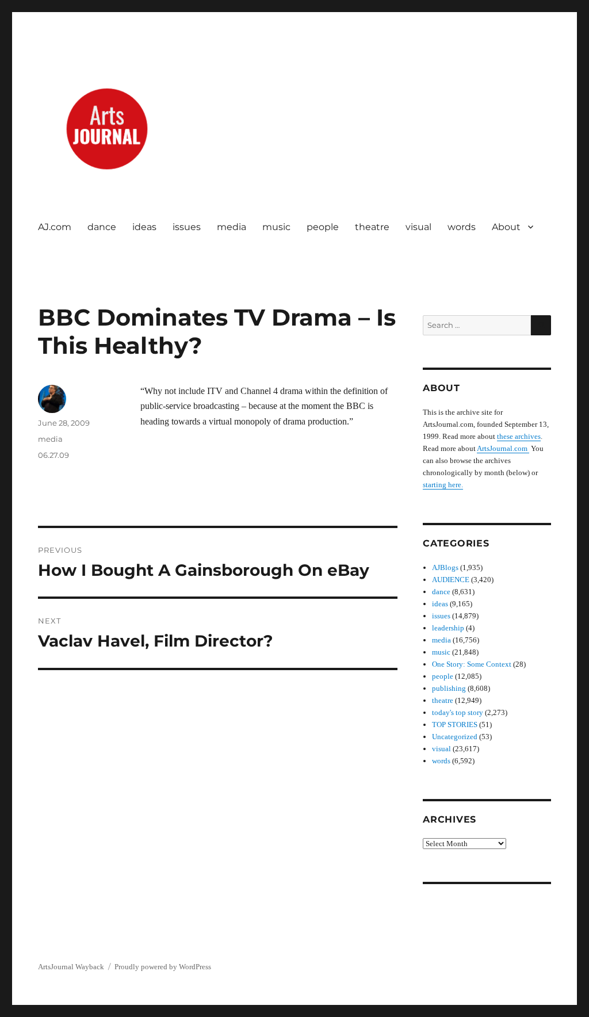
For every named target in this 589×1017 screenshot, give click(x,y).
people (323, 226)
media (231, 226)
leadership (448, 628)
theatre (372, 226)
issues (187, 226)
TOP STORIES (454, 724)
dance (101, 226)
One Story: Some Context (471, 664)
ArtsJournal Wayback (71, 966)
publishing (449, 688)
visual (418, 226)
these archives (519, 436)
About (506, 226)
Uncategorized (454, 736)
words (462, 226)
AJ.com (54, 226)
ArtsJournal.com (503, 448)
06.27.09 (53, 455)
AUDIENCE (450, 579)
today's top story (457, 712)
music (276, 226)
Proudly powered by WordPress (162, 966)
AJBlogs (445, 567)
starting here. (443, 484)
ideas (144, 226)
